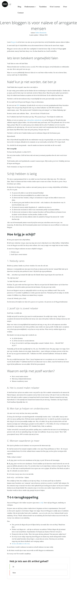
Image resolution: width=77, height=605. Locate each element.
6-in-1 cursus (55, 7)
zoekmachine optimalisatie (34, 120)
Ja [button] (13, 566)
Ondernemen (29, 7)
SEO (18, 105)
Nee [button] (14, 573)
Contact (21, 13)
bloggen (13, 42)
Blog (19, 7)
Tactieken (43, 7)
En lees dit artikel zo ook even (21, 544)
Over (65, 7)
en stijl (41, 503)
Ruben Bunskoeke (40, 33)
